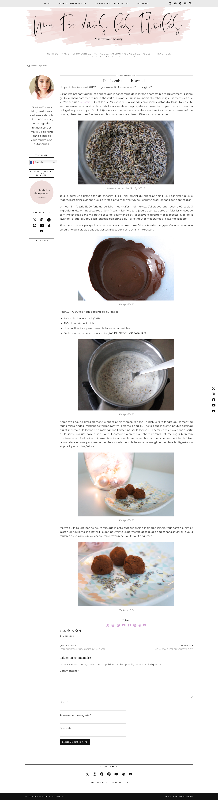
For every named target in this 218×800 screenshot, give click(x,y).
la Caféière (86, 102)
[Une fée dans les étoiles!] (109, 25)
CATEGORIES (143, 3)
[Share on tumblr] (80, 630)
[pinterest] (34, 225)
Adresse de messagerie (75, 715)
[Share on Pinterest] (77, 630)
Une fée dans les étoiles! (49, 796)
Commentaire (69, 670)
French (38, 162)
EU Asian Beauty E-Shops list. (112, 3)
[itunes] (49, 225)
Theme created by (178, 796)
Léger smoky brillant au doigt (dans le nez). (82, 647)
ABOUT (47, 3)
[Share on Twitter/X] (73, 630)
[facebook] (49, 220)
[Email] (185, 3)
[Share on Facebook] (69, 630)
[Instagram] (170, 3)
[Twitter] (107, 625)
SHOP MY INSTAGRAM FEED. (73, 3)
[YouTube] (175, 3)
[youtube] (42, 225)
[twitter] (34, 220)
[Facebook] (180, 3)
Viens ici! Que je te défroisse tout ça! (174, 647)
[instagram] (41, 220)
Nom (64, 702)
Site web (65, 728)
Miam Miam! (68, 636)
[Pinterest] (118, 625)
